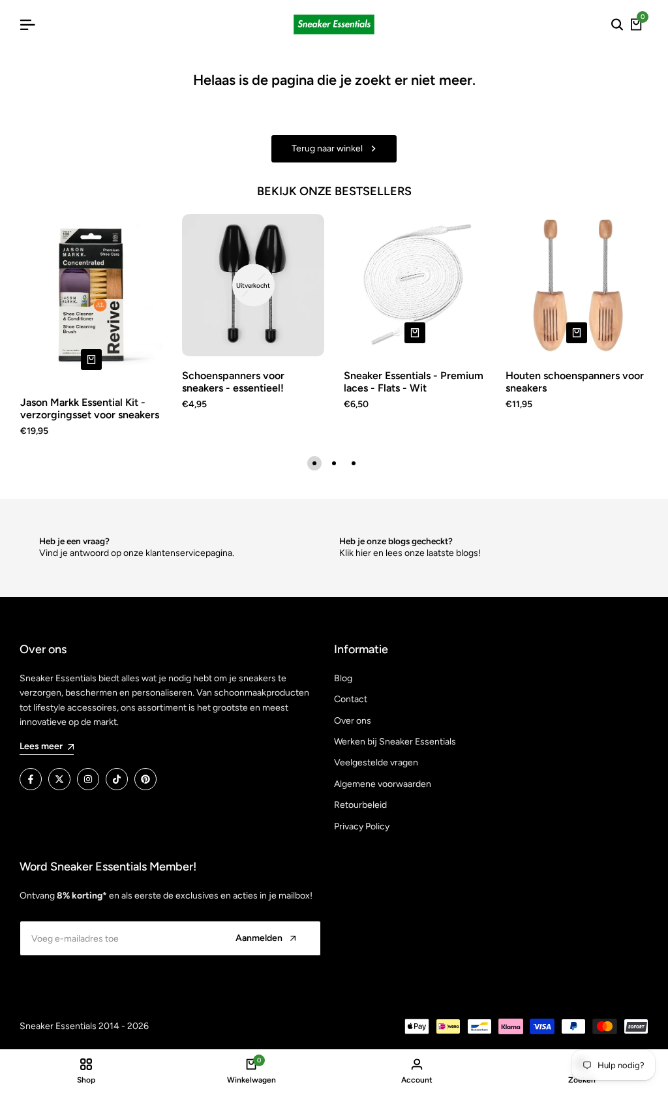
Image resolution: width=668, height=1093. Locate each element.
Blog (343, 678)
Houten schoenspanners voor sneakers (575, 381)
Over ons (352, 720)
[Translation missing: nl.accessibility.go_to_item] (314, 463)
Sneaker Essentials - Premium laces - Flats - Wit (413, 381)
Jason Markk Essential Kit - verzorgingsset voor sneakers (89, 408)
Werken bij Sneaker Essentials (395, 741)
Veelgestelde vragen (376, 762)
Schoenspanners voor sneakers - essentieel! (233, 381)
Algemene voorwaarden (382, 784)
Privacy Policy (361, 826)
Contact (350, 699)
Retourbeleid (360, 804)
